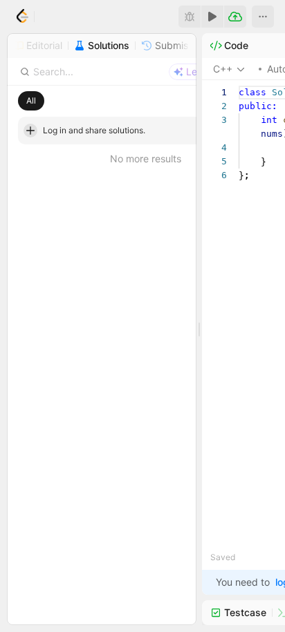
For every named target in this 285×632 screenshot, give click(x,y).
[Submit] (235, 17)
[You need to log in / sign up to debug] (189, 17)
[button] (263, 17)
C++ (222, 69)
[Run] (212, 17)
